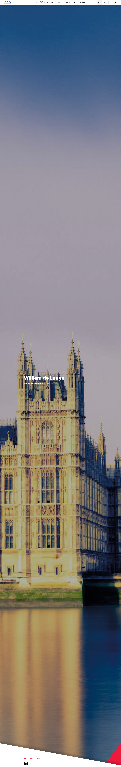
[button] (37, 758)
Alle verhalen (29, 758)
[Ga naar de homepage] (7, 2)
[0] (104, 2)
